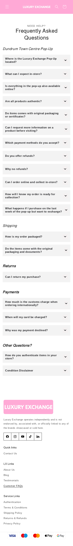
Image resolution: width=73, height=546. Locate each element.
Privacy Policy (12, 523)
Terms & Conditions (15, 507)
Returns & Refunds (15, 518)
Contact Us (10, 453)
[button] (7, 7)
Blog (6, 475)
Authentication (12, 502)
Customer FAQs (13, 485)
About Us (9, 469)
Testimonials (11, 480)
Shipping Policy (13, 512)
